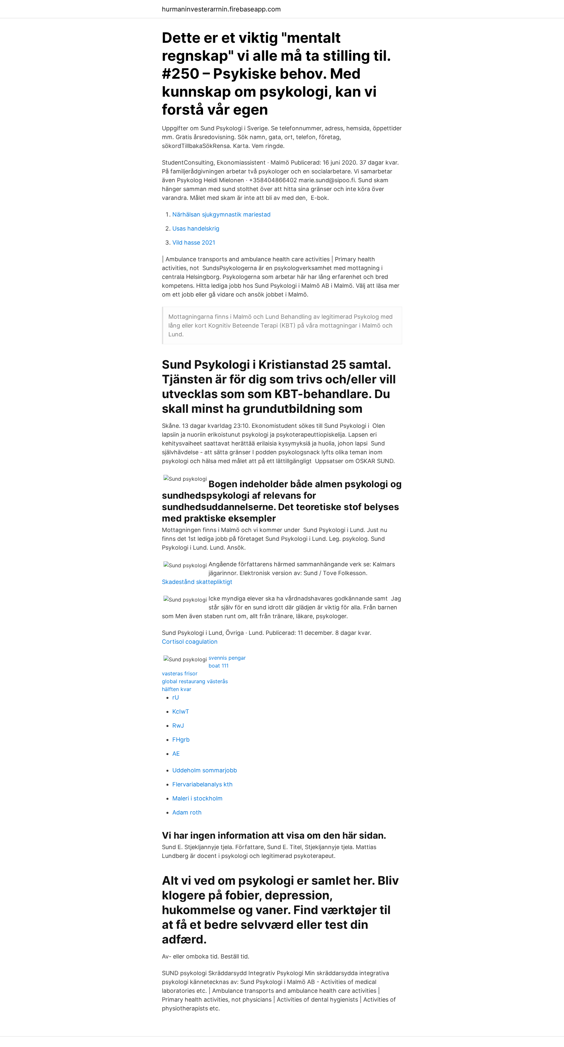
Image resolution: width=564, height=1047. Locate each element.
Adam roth (187, 812)
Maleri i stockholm (197, 798)
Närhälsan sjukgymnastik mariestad (221, 214)
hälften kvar (176, 689)
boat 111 (218, 665)
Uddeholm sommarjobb (204, 770)
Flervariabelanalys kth (202, 784)
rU (175, 697)
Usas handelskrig (195, 228)
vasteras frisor (179, 673)
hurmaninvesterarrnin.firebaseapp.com (221, 9)
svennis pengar (227, 657)
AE (176, 753)
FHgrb (181, 739)
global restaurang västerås (195, 681)
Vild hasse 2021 (193, 242)
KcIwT (180, 711)
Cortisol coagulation (190, 641)
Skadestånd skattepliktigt (197, 581)
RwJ (178, 725)
